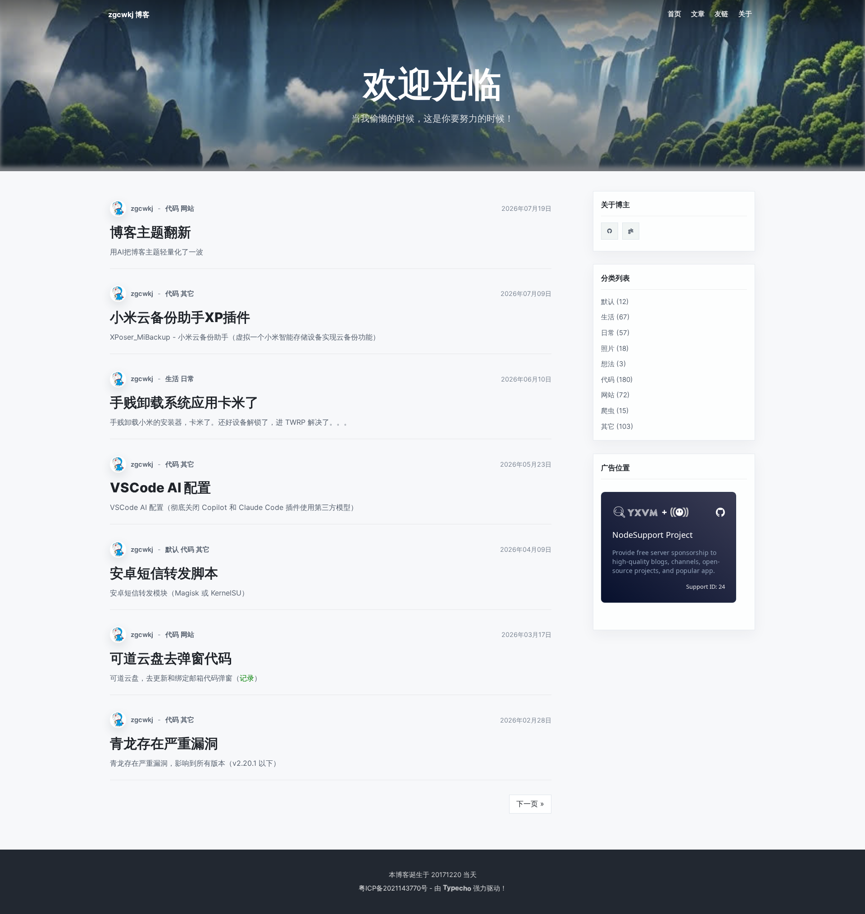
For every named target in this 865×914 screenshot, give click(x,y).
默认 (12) (615, 301)
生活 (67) (615, 317)
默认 (172, 550)
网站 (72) (615, 395)
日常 (187, 379)
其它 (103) (617, 426)
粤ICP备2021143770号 (393, 888)
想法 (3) (613, 363)
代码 (172, 209)
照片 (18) (615, 348)
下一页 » (530, 803)
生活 (172, 379)
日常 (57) (615, 332)
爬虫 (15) (615, 410)
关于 (745, 14)
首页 (674, 14)
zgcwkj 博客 (129, 14)
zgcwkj (142, 209)
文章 (698, 14)
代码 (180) (617, 379)
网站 (187, 209)
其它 (187, 294)
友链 (721, 14)
